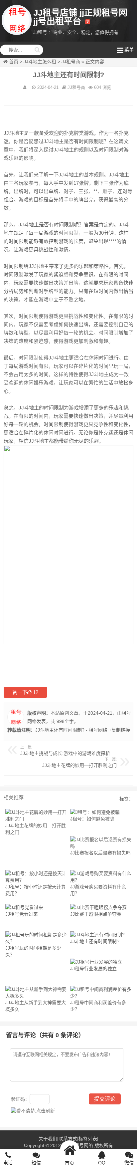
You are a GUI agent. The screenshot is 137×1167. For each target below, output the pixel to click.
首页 (13, 61)
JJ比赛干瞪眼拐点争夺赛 (95, 914)
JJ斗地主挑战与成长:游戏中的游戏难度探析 (65, 753)
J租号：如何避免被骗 (92, 818)
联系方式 (68, 1138)
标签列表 (87, 1138)
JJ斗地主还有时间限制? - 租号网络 (71, 730)
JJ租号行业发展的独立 (93, 968)
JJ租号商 (71, 61)
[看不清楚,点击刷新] (33, 1110)
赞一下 (25, 692)
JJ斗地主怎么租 (40, 61)
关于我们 (48, 1138)
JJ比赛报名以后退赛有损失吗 (100, 852)
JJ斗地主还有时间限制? (94, 941)
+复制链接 (118, 730)
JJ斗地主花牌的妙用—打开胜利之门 (79, 765)
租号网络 (83, 1145)
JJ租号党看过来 (21, 914)
